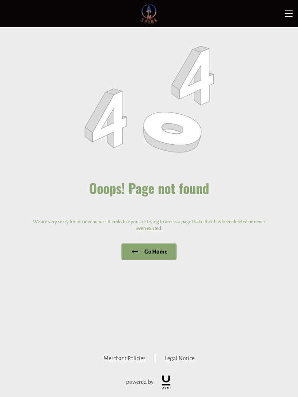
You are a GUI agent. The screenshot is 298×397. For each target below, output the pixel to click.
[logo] (166, 382)
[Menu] (289, 13)
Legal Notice (179, 358)
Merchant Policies (125, 358)
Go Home (156, 252)
